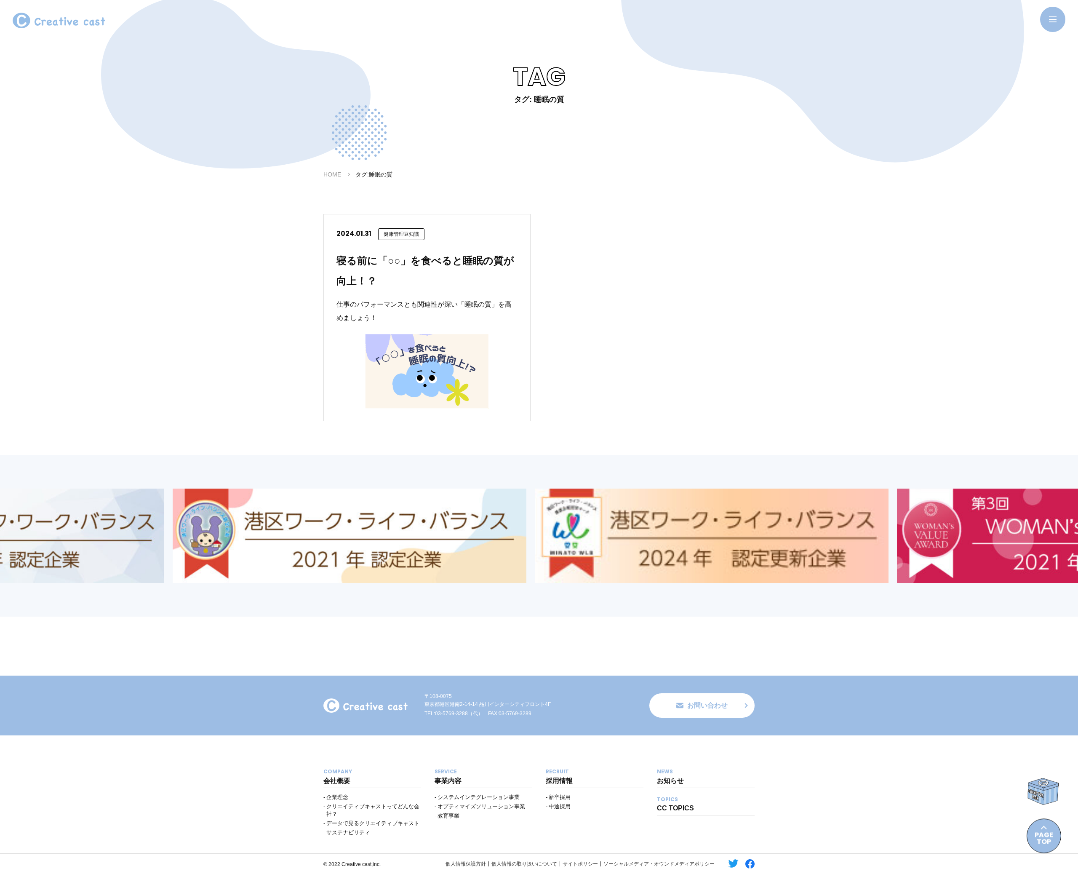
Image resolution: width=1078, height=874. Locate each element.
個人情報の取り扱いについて (524, 864)
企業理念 (337, 797)
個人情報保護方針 (466, 864)
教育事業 (448, 816)
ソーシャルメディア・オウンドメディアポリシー (659, 864)
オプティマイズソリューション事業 (481, 806)
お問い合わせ (707, 705)
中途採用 (560, 806)
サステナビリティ (348, 832)
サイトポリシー (580, 864)
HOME (332, 174)
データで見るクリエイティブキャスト (372, 823)
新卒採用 (560, 797)
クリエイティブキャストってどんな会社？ (372, 810)
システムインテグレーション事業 (479, 797)
